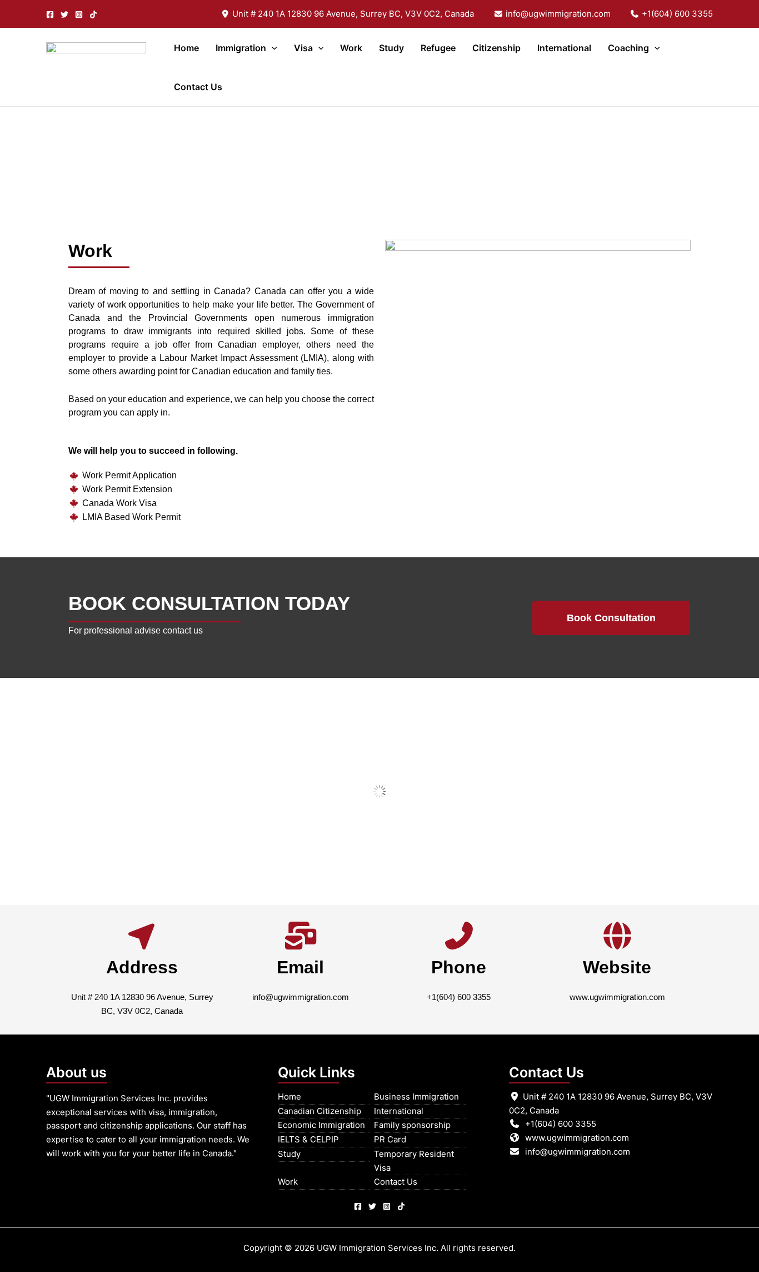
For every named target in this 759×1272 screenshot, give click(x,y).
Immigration (241, 47)
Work (351, 47)
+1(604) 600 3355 (676, 13)
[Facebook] (50, 14)
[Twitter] (64, 14)
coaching (628, 47)
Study (391, 47)
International (564, 47)
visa (303, 47)
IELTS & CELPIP (308, 1139)
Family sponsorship (412, 1125)
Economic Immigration (321, 1125)
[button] (271, 47)
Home (186, 47)
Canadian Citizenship (319, 1111)
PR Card (390, 1139)
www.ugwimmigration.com (617, 997)
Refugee (438, 47)
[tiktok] (93, 14)
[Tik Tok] (401, 1206)
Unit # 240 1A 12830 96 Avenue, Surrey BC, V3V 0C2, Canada (352, 13)
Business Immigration (416, 1096)
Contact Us (198, 86)
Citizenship (496, 47)
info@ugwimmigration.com (557, 13)
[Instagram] (79, 14)
